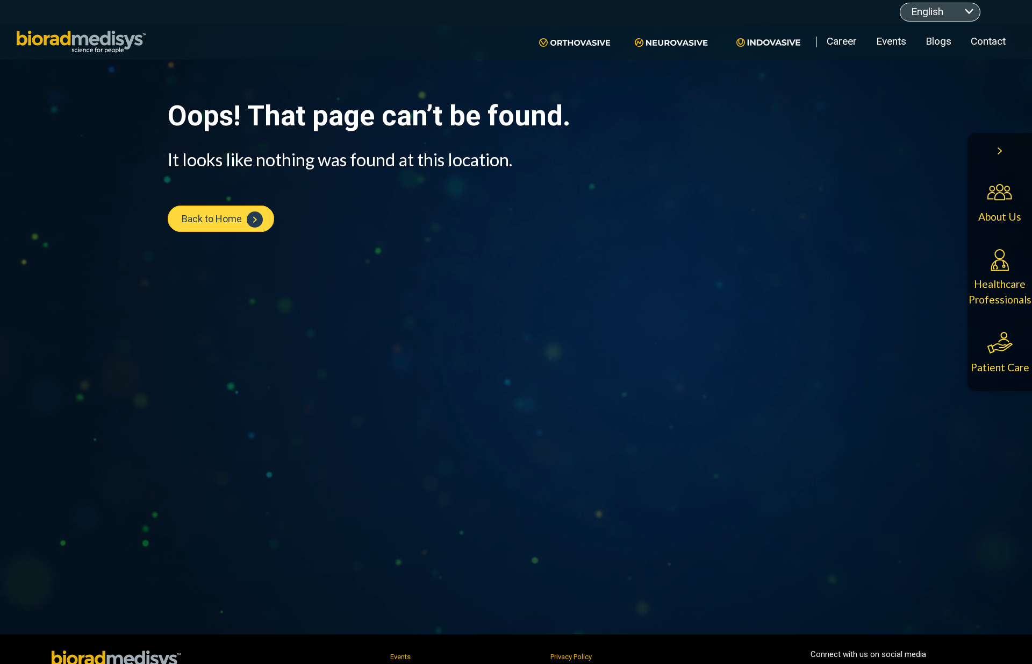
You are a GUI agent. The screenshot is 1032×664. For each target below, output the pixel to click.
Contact (988, 41)
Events (891, 41)
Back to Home (213, 218)
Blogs (938, 41)
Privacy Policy (571, 657)
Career (842, 41)
